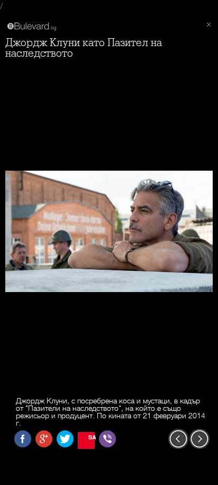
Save (91, 437)
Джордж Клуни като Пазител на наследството (83, 48)
